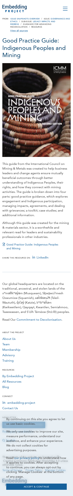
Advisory (8, 355)
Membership (11, 350)
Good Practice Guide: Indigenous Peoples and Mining (32, 246)
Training (8, 360)
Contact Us (10, 408)
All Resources (11, 381)
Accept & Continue (36, 486)
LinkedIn (42, 257)
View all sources (19, 30)
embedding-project (21, 403)
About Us (9, 339)
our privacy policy (26, 458)
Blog (5, 387)
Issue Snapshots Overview (25, 19)
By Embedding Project (18, 376)
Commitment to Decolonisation (39, 319)
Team (6, 344)
